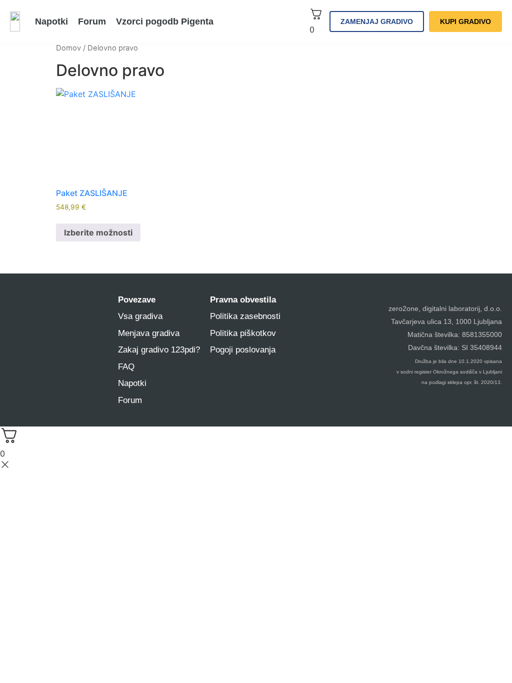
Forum (92, 21)
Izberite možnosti (98, 233)
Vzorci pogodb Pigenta (165, 21)
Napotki (51, 21)
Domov (68, 48)
